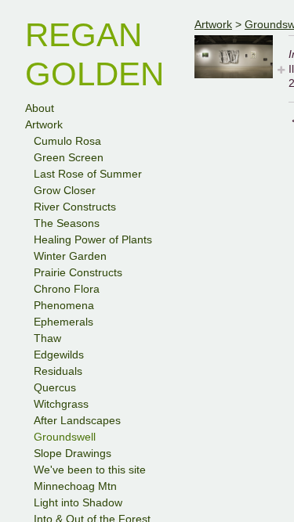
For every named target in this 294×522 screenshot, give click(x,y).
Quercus (55, 387)
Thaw (47, 338)
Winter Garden (70, 256)
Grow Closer (65, 190)
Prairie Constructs (78, 272)
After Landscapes (77, 420)
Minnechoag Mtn (75, 486)
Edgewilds (59, 354)
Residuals (58, 371)
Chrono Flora (67, 289)
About (39, 108)
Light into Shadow (78, 502)
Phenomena (64, 305)
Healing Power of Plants (93, 239)
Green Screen (68, 157)
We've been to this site (90, 469)
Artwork (44, 124)
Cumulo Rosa (67, 141)
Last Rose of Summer (88, 173)
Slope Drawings (72, 453)
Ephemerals (63, 321)
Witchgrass (61, 404)
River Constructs (75, 206)
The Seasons (67, 223)
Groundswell (65, 436)
